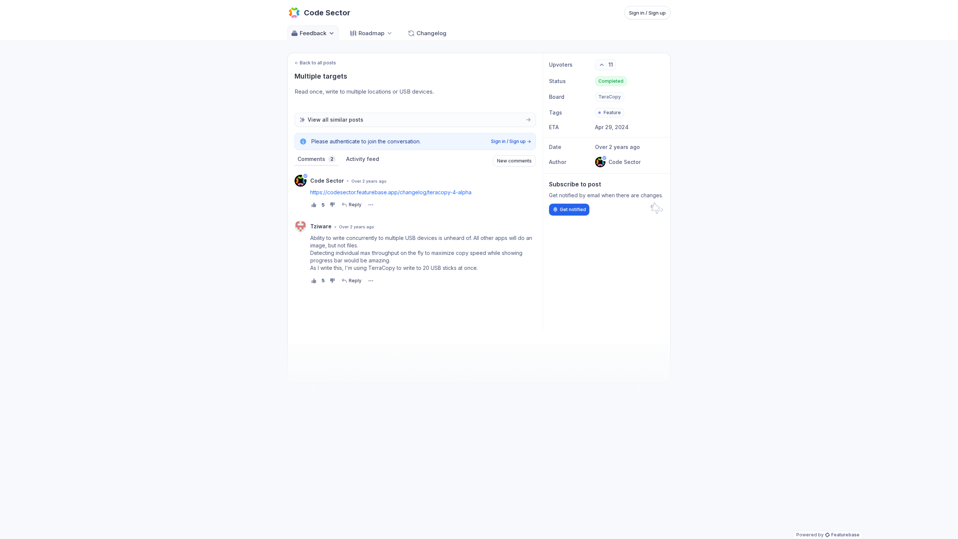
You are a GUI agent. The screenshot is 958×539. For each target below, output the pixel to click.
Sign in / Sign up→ (511, 141)
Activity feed (362, 159)
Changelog (431, 33)
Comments (315, 159)
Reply (355, 204)
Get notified (573, 209)
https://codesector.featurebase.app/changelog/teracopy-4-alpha (391, 192)
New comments (514, 161)
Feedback (313, 33)
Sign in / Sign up (647, 13)
